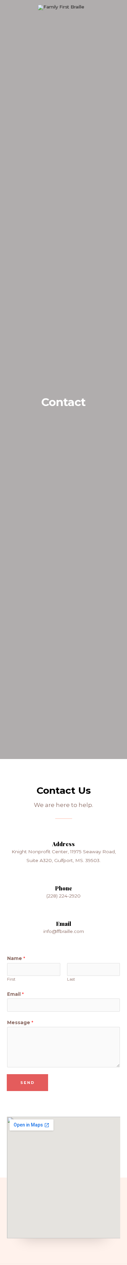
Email (15, 994)
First (11, 979)
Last (71, 979)
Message (20, 1022)
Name (16, 958)
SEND (27, 1082)
